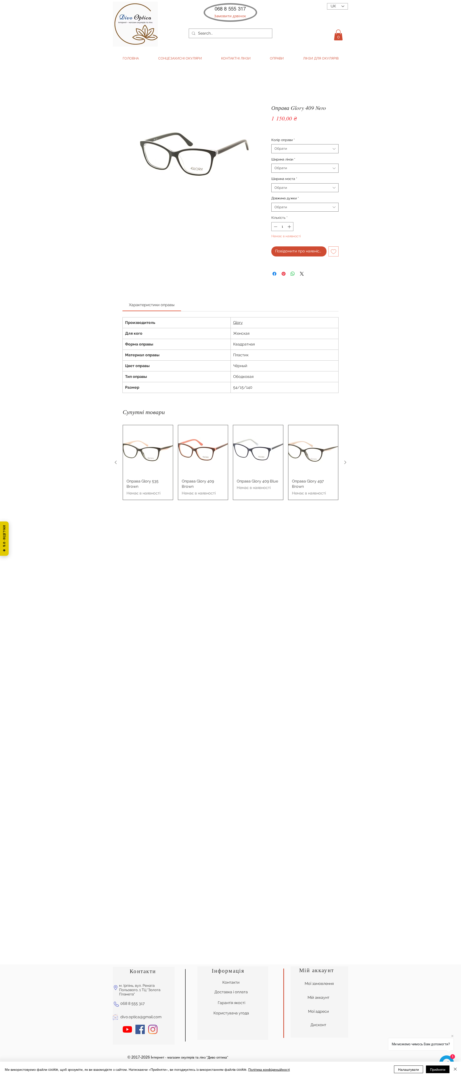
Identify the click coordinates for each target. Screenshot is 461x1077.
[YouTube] (127, 904)
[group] (230, 462)
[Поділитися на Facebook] (274, 274)
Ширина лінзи (283, 159)
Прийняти (437, 1069)
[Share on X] (302, 274)
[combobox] (305, 148)
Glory (238, 322)
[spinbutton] (282, 226)
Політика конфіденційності (269, 1069)
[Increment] (290, 226)
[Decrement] (275, 226)
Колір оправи (283, 140)
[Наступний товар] (345, 462)
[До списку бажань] (333, 251)
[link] (152, 305)
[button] (230, 15)
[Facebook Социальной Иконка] (140, 904)
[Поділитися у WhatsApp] (293, 274)
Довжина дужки (285, 198)
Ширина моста (284, 179)
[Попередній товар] (116, 462)
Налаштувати (408, 1069)
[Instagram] (153, 904)
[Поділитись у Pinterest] (283, 274)
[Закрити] (455, 1069)
